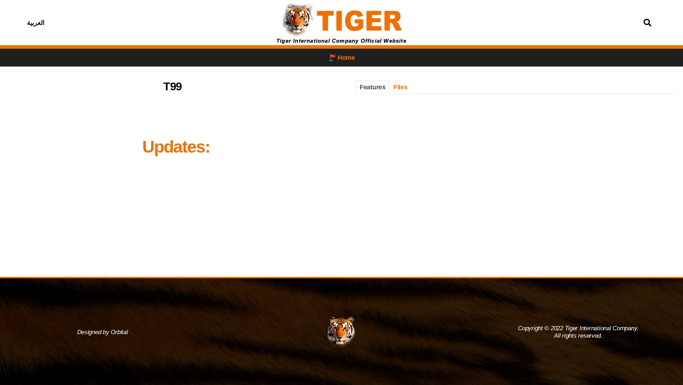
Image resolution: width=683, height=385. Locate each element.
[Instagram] (138, 23)
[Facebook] (120, 23)
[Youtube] (155, 23)
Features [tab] (373, 87)
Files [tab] (400, 87)
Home (346, 57)
